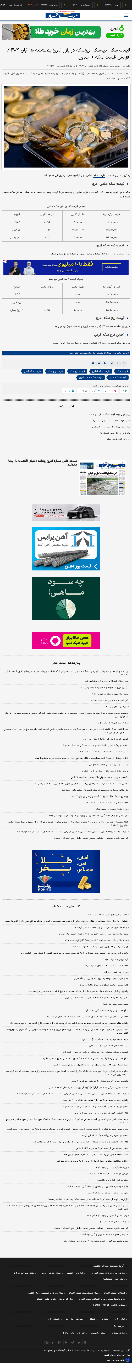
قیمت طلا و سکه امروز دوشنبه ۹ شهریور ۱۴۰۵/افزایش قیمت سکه (97, 940)
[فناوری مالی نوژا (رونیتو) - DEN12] (66, 871)
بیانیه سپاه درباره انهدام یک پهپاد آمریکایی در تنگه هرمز (101, 978)
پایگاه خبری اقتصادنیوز (114, 1279)
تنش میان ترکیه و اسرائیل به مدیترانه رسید (108, 1193)
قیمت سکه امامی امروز (90, 377)
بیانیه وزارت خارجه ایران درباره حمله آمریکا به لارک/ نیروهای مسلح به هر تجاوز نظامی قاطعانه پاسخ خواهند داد (75, 953)
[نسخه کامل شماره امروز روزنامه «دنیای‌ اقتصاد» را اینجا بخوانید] (102, 477)
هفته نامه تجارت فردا (24, 1273)
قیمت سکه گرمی (32, 371)
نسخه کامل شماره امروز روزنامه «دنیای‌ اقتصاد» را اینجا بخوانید (42, 463)
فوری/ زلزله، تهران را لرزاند (116, 706)
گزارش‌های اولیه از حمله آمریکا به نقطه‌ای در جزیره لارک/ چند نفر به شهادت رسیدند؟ (88, 815)
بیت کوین (38, 5)
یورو (101, 5)
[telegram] (99, 363)
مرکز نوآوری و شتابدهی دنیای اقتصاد (45, 1293)
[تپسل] (5, 261)
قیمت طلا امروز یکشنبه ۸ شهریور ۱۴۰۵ (110, 694)
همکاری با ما (53, 1319)
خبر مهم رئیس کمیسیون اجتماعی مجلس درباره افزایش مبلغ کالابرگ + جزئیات (91, 838)
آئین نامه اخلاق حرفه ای (73, 1333)
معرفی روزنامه (118, 1333)
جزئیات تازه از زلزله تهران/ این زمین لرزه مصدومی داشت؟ (101, 946)
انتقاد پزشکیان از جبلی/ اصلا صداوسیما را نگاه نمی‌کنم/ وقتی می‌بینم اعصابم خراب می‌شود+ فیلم (82, 758)
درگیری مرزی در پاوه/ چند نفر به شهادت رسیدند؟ (105, 687)
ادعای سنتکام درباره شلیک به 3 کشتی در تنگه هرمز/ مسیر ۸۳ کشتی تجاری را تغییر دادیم (86, 1058)
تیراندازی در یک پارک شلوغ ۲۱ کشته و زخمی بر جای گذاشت (100, 796)
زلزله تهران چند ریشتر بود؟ (116, 959)
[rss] (66, 1342)
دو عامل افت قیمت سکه (118, 439)
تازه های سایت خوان (66, 906)
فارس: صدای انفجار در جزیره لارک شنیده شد (107, 1215)
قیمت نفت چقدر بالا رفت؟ (116, 1004)
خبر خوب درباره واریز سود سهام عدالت (110, 700)
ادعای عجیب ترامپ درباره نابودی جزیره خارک (107, 966)
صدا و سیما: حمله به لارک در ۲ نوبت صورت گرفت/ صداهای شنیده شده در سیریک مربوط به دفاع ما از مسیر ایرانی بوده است (68, 1129)
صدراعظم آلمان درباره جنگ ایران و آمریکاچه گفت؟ (104, 1234)
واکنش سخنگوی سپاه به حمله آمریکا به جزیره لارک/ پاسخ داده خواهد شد (93, 1161)
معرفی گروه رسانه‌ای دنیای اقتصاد (108, 1273)
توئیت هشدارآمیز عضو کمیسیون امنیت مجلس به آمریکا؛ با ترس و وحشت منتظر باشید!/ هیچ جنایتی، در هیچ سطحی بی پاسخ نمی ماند (67, 1121)
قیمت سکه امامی (100, 371)
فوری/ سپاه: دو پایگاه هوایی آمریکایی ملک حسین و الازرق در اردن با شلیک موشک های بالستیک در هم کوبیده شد (73, 832)
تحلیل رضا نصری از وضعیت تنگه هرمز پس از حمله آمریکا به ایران (97, 997)
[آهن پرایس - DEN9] (66, 548)
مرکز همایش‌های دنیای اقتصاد (83, 1293)
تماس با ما (119, 1319)
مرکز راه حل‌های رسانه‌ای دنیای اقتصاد (55, 1299)
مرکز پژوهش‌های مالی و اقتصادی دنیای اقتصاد (102, 1299)
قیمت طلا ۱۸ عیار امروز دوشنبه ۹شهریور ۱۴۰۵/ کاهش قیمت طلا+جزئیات (94, 934)
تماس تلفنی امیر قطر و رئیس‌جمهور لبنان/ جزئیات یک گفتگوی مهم (96, 1241)
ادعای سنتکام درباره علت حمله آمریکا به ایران (107, 803)
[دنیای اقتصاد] (63, 15)
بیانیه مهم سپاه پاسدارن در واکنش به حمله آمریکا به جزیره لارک (98, 1186)
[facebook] (117, 363)
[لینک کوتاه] (124, 363)
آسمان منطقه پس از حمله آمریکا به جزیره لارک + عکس (102, 752)
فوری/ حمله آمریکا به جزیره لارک (113, 723)
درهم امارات (70, 5)
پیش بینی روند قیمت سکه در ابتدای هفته (109, 414)
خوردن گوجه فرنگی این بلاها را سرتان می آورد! (106, 739)
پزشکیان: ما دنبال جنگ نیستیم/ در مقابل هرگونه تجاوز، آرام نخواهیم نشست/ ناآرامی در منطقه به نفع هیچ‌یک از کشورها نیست (67, 921)
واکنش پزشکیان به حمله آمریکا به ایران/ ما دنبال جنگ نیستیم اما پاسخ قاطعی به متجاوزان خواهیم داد (79, 991)
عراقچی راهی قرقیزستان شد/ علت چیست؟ (108, 915)
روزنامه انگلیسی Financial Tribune (108, 1305)
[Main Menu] (126, 15)
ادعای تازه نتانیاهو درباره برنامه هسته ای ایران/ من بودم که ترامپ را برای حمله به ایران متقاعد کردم (80, 1142)
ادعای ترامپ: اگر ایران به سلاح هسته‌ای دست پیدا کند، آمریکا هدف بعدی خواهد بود (88, 1017)
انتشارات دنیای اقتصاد (114, 1293)
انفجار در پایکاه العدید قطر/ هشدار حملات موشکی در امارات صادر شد (95, 745)
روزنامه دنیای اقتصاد (76, 1273)
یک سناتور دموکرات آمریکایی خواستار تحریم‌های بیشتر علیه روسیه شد (95, 790)
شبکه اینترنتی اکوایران (50, 1273)
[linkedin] (105, 363)
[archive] (47, 1342)
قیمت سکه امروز (117, 377)
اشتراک (92, 1319)
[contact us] (53, 1342)
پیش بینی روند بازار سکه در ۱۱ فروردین (111, 427)
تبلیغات (105, 1319)
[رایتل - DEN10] (66, 640)
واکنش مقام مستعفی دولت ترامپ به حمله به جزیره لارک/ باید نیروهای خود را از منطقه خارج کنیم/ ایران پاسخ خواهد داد (69, 1023)
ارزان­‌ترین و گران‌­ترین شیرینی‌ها (115, 433)
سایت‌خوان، (116, 353)
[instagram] (85, 1342)
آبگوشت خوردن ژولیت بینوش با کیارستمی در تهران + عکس (100, 777)
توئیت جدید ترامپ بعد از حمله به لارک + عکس (105, 771)
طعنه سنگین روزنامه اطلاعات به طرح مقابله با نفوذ (104, 985)
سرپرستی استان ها (74, 1319)
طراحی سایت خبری (117, 1360)
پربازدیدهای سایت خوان (66, 663)
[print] (93, 363)
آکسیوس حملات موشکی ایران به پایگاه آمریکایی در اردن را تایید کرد (96, 1052)
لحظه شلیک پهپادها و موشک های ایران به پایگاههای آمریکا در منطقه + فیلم (91, 1065)
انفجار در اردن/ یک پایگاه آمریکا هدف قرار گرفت (105, 1135)
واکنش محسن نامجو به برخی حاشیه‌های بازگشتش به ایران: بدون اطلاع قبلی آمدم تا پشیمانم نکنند (80, 783)
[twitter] (111, 363)
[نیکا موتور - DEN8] (66, 512)
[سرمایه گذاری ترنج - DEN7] (66, 32)
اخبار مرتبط (66, 406)
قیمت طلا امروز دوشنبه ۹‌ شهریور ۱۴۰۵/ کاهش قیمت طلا (101, 927)
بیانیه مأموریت (98, 1333)
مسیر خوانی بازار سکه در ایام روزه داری (111, 420)
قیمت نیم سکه (77, 371)
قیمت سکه (99, 175)
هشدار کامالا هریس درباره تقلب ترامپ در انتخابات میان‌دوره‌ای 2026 (96, 1154)
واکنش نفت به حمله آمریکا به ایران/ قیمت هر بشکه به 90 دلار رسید (96, 1100)
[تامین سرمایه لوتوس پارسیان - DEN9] (66, 598)
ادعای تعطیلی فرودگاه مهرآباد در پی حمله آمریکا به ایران (101, 1113)
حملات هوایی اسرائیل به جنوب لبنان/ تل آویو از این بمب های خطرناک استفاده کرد (88, 1087)
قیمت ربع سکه (55, 371)
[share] (59, 1342)
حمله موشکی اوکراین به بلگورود (113, 1180)
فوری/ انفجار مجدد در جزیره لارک (112, 809)
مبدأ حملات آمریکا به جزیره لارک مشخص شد (107, 681)
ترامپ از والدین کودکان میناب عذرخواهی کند (107, 764)
